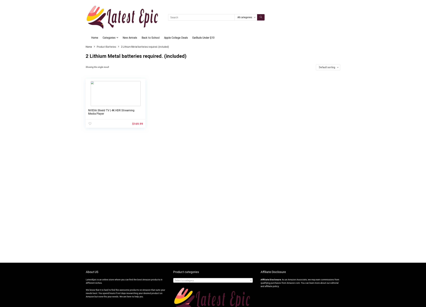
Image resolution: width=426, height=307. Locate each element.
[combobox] (213, 280)
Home (94, 37)
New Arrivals (130, 37)
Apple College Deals (176, 37)
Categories (109, 37)
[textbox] (213, 280)
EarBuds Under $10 (203, 37)
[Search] (261, 17)
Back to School (151, 37)
